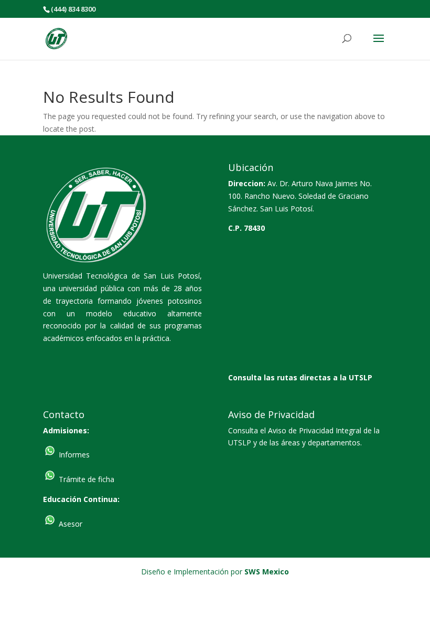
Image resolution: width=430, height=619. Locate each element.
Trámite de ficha (85, 479)
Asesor (69, 524)
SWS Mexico (266, 572)
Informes (73, 455)
